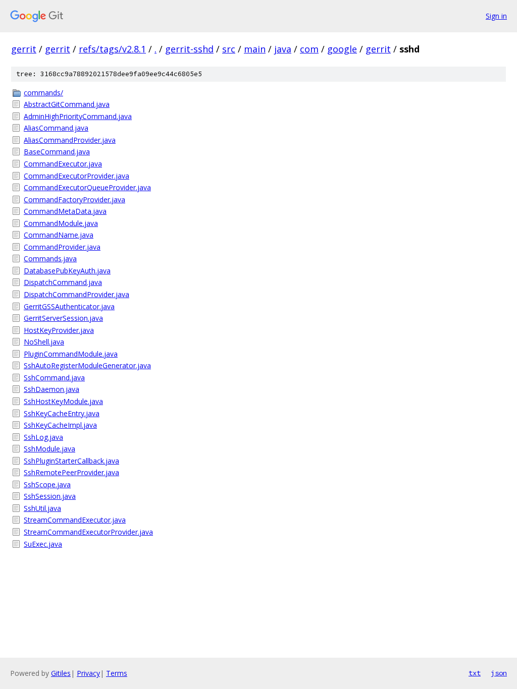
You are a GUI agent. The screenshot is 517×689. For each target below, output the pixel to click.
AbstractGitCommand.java (67, 104)
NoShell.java (44, 342)
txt (475, 672)
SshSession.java (50, 496)
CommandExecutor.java (63, 163)
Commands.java (50, 258)
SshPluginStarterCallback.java (71, 461)
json (499, 672)
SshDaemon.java (51, 389)
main (255, 49)
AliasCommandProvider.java (70, 140)
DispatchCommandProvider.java (76, 294)
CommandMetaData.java (65, 211)
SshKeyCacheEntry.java (61, 413)
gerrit (23, 49)
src (228, 49)
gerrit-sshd (189, 49)
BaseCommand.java (57, 151)
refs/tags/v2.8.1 (112, 49)
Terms (116, 673)
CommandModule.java (61, 223)
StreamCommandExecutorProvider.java (88, 532)
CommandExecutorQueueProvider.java (87, 187)
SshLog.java (43, 437)
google (342, 49)
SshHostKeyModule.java (63, 401)
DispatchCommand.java (63, 282)
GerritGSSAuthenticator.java (69, 306)
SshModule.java (49, 448)
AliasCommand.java (56, 128)
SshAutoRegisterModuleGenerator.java (87, 365)
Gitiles (61, 673)
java (282, 49)
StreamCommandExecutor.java (75, 520)
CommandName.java (58, 235)
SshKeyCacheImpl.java (60, 425)
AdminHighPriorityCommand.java (78, 116)
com (309, 49)
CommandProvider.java (62, 247)
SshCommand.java (54, 377)
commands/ (43, 92)
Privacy (88, 673)
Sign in (496, 16)
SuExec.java (43, 544)
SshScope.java (47, 484)
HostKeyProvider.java (59, 330)
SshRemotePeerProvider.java (71, 472)
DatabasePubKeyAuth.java (67, 270)
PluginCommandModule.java (71, 354)
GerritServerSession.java (63, 318)
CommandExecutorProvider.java (76, 176)
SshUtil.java (42, 508)
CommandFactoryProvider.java (74, 199)
